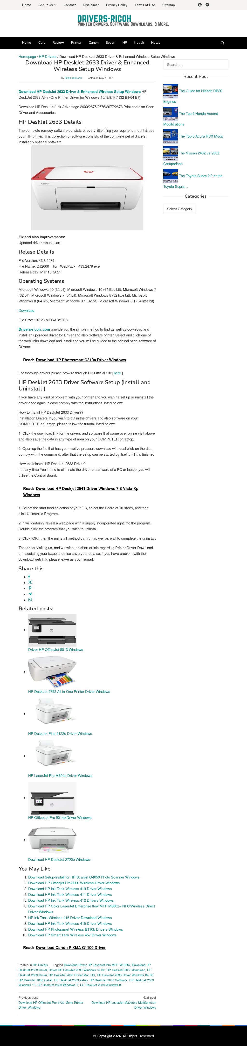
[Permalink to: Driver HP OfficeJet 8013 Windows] (52, 629)
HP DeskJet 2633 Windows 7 (57, 985)
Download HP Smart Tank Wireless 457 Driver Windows (72, 934)
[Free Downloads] (123, 20)
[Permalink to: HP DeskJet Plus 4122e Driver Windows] (52, 713)
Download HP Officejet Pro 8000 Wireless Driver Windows (74, 882)
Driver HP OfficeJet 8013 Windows (55, 649)
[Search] (222, 43)
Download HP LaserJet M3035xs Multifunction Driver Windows (124, 1002)
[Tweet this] (30, 582)
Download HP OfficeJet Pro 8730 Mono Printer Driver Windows (51, 1002)
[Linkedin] (207, 5)
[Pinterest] (200, 5)
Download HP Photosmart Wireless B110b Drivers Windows (75, 929)
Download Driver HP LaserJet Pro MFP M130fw (97, 964)
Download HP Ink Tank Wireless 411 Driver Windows (70, 894)
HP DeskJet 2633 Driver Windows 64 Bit (125, 975)
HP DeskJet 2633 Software (108, 980)
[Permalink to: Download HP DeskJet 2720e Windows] (52, 839)
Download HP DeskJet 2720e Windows (59, 859)
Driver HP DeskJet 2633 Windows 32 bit (77, 970)
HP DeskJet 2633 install (35, 980)
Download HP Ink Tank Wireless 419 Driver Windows (70, 888)
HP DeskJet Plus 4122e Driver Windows (60, 733)
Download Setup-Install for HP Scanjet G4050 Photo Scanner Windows (84, 876)
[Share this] (29, 576)
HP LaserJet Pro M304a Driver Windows (60, 775)
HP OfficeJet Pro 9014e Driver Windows (60, 817)
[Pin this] (30, 588)
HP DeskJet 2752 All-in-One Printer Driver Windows (69, 691)
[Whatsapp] (30, 599)
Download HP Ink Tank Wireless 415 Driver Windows (70, 923)
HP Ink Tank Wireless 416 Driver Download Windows (70, 917)
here (117, 372)
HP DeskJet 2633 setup (71, 980)
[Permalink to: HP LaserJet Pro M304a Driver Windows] (52, 755)
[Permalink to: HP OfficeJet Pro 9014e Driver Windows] (52, 797)
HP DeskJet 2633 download (126, 970)
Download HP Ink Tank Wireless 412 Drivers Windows (71, 900)
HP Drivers (40, 964)
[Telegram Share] (30, 594)
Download (26, 310)
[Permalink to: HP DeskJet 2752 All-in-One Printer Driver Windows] (52, 671)
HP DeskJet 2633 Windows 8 (100, 985)
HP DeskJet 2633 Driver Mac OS (72, 975)
